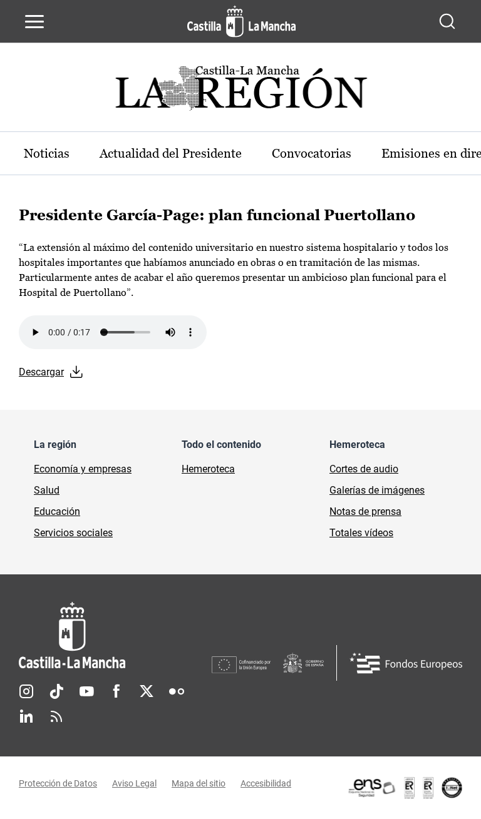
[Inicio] (115, 635)
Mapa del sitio (198, 783)
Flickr (177, 691)
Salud (46, 490)
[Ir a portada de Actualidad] (240, 92)
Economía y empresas (83, 469)
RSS (56, 716)
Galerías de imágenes (377, 490)
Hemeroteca (208, 469)
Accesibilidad (265, 783)
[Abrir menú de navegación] (34, 21)
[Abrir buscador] (447, 21)
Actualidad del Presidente (171, 153)
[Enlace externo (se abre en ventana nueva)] (404, 787)
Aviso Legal (134, 783)
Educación (57, 511)
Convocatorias (311, 153)
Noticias (47, 153)
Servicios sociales (73, 533)
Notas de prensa (365, 511)
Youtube (86, 691)
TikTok (56, 691)
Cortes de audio (363, 469)
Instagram (26, 691)
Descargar (41, 372)
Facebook (116, 691)
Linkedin (26, 716)
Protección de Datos (58, 783)
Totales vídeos (361, 533)
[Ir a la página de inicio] (241, 21)
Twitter (147, 691)
